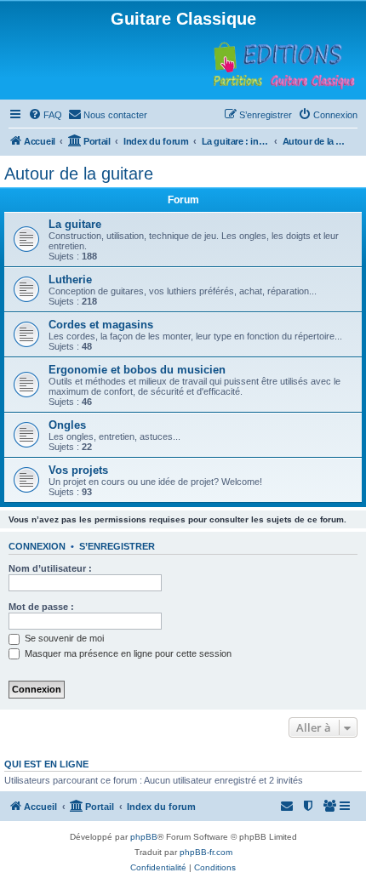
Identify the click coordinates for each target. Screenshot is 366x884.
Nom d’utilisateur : (50, 568)
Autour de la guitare (78, 173)
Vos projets (78, 470)
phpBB (143, 836)
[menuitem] (45, 115)
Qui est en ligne (46, 764)
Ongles (67, 425)
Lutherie (70, 279)
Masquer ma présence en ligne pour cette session (127, 653)
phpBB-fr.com (206, 852)
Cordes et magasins (101, 324)
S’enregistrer (117, 546)
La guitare (75, 224)
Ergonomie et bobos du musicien (137, 369)
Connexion (37, 546)
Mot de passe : (41, 607)
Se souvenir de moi (63, 638)
